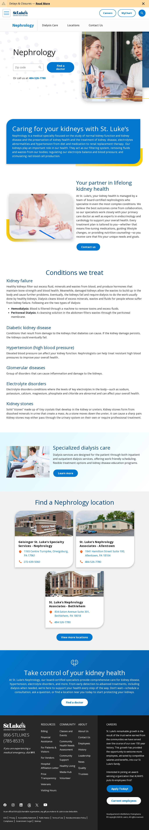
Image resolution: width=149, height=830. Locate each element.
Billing (44, 731)
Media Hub (66, 772)
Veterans (46, 784)
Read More (43, 3)
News (81, 761)
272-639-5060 (29, 562)
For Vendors (47, 757)
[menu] (6, 13)
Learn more (65, 473)
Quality (82, 768)
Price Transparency (48, 776)
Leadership (84, 755)
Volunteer (65, 778)
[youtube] (45, 804)
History (82, 749)
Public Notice (44, 818)
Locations (73, 25)
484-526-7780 (37, 78)
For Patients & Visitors (48, 749)
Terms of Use (57, 818)
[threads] (29, 805)
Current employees (123, 800)
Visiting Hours (48, 790)
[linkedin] (21, 804)
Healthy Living (67, 765)
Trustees (83, 774)
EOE (5, 818)
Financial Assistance (46, 739)
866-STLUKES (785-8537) (16, 738)
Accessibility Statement (27, 818)
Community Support (66, 757)
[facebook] (5, 804)
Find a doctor (60, 67)
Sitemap (37, 821)
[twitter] (37, 805)
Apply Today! (119, 789)
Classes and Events (66, 733)
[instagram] (13, 804)
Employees (84, 743)
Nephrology (23, 25)
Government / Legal (24, 821)
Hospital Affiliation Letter (50, 766)
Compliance (8, 821)
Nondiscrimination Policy (76, 818)
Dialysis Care (50, 25)
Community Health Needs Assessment (67, 745)
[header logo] (20, 13)
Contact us (88, 247)
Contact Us (96, 25)
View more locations (74, 637)
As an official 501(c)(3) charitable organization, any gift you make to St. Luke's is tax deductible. (40, 811)
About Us (83, 731)
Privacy (12, 818)
